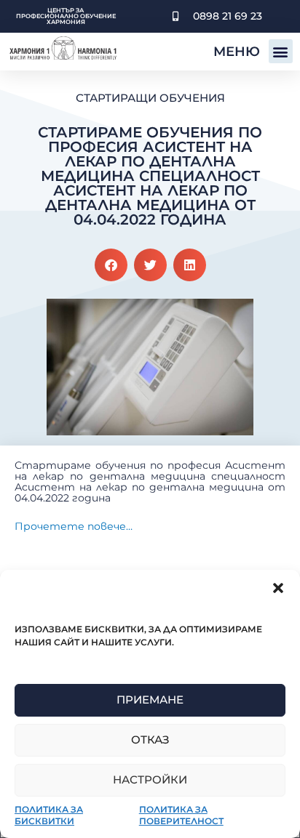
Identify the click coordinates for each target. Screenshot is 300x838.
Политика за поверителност (181, 815)
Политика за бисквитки (49, 815)
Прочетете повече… (74, 526)
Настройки (150, 779)
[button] (278, 588)
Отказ (150, 739)
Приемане (150, 699)
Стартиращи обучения (150, 98)
